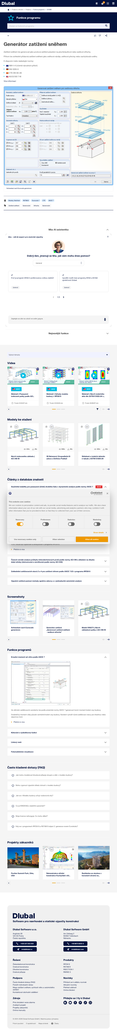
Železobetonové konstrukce (24, 964)
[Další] (108, 409)
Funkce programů (39, 9)
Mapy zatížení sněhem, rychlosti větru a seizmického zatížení (34, 988)
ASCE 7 (51, 200)
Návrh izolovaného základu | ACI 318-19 (23, 457)
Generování (26, 206)
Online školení (69, 990)
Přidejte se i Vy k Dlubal (76, 998)
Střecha (36, 206)
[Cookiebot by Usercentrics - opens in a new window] (92, 493)
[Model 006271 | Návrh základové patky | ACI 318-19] (94, 612)
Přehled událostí (69, 987)
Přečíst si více (19, 549)
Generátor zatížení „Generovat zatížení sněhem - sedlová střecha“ (58, 630)
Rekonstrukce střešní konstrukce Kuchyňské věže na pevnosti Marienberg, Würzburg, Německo (58, 874)
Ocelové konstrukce (21, 967)
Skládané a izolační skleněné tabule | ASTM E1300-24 (93, 457)
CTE (44, 200)
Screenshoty (15, 596)
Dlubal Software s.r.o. (25, 929)
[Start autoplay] (8, 409)
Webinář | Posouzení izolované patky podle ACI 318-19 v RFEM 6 (22, 395)
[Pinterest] (80, 1003)
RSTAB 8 (26, 200)
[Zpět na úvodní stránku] (8, 3)
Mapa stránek (43, 1023)
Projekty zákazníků (20, 842)
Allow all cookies (92, 539)
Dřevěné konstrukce (21, 969)
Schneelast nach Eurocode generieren (19, 188)
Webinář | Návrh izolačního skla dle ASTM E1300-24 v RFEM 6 (93, 395)
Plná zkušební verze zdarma (24, 1002)
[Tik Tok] (85, 1003)
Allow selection (58, 539)
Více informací (10, 81)
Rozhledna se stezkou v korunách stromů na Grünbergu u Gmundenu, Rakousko (92, 874)
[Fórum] (65, 1003)
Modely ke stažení (19, 419)
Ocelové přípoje (19, 972)
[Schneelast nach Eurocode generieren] (58, 135)
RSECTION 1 (68, 969)
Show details (98, 532)
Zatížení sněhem (14, 206)
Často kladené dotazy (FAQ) (26, 767)
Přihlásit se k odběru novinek (74, 982)
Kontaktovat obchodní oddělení (25, 992)
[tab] (54, 639)
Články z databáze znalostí (25, 479)
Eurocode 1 (35, 200)
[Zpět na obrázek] (16, 427)
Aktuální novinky (70, 985)
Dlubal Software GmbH (76, 929)
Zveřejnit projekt (19, 1005)
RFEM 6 (66, 964)
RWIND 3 (67, 972)
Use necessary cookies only (25, 539)
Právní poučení (18, 1023)
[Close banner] (107, 493)
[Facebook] (75, 1003)
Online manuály (19, 1010)
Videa (11, 363)
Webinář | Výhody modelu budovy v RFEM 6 (57, 395)
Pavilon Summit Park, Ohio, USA (22, 874)
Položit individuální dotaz (23, 985)
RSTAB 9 (66, 967)
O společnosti (31, 1023)
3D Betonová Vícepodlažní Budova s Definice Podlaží (58, 457)
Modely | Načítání (14, 200)
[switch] (45, 524)
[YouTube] (70, 1003)
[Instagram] (90, 1003)
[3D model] (11, 427)
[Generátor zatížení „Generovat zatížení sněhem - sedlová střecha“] (58, 612)
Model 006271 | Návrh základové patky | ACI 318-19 (94, 629)
